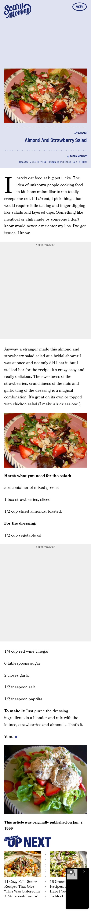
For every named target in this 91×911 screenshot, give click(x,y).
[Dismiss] (84, 871)
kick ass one (67, 404)
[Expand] (70, 871)
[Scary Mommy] (17, 11)
